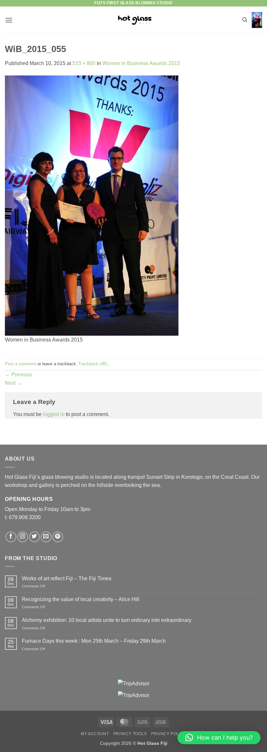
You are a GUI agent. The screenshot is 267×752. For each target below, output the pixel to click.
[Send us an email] (46, 536)
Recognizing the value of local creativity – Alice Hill (80, 599)
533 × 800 (83, 63)
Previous (18, 374)
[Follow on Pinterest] (57, 536)
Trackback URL (93, 363)
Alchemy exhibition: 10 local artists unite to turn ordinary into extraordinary (106, 620)
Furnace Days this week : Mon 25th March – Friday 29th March (94, 641)
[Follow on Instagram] (22, 536)
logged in (53, 414)
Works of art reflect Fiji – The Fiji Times (66, 578)
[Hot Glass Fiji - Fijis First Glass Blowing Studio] (133, 20)
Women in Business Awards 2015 (141, 63)
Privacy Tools (130, 734)
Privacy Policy (168, 734)
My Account (95, 734)
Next (13, 383)
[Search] (244, 20)
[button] (9, 20)
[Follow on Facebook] (11, 536)
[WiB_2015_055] (91, 205)
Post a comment (20, 363)
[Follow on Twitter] (34, 536)
